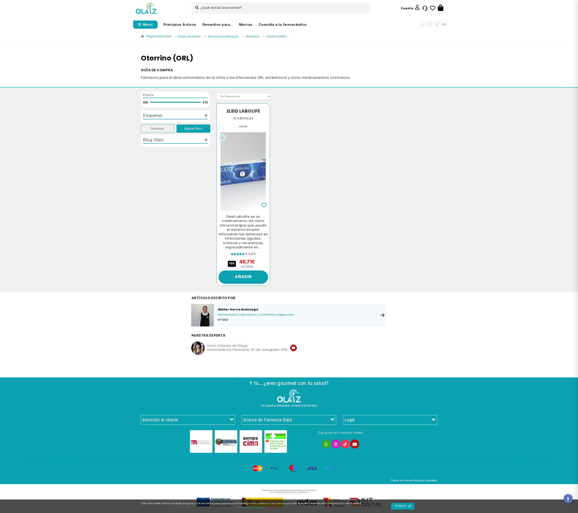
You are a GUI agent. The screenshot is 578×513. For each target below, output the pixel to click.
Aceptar (400, 506)
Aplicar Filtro (193, 128)
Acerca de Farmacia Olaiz (267, 420)
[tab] (175, 116)
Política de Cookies (251, 507)
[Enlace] (146, 8)
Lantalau (431, 480)
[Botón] (441, 8)
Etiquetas (153, 115)
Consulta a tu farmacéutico (283, 24)
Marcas (245, 24)
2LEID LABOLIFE (243, 111)
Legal (349, 420)
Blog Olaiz (153, 139)
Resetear (157, 128)
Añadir (243, 276)
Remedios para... (218, 24)
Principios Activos (179, 24)
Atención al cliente (160, 420)
